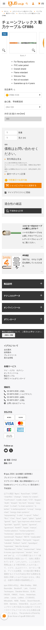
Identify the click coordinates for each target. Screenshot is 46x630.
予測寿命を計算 (20, 211)
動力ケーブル (10, 13)
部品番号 (8, 89)
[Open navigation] (4, 3)
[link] (23, 211)
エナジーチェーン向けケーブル (22, 11)
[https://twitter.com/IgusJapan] (11, 450)
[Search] (26, 3)
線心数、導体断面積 (13, 101)
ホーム (6, 11)
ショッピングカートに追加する (21, 186)
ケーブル (39, 11)
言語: (12, 460)
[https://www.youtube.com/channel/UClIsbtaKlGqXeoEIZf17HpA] (6, 450)
